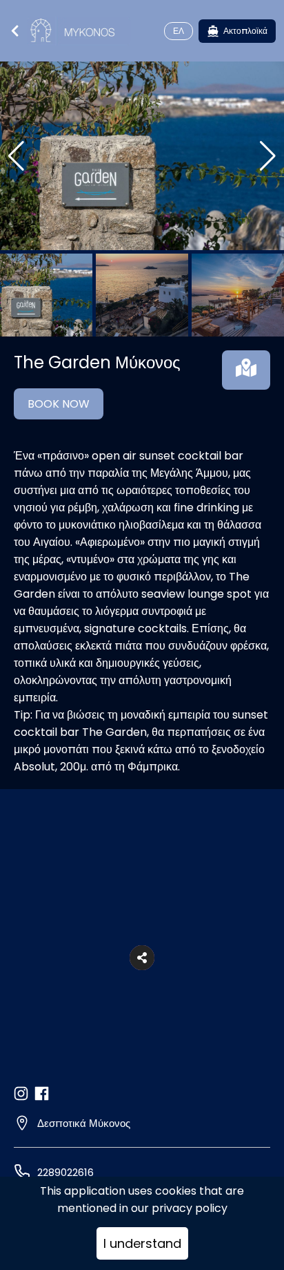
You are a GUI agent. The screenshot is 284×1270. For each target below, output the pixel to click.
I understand (142, 1243)
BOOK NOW (59, 404)
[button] (142, 957)
